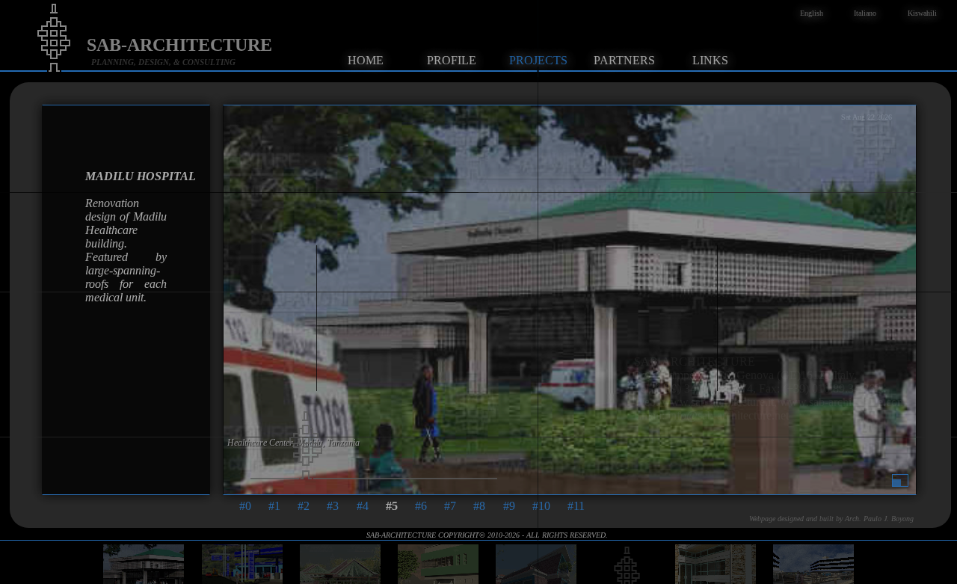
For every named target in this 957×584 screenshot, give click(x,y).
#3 (333, 506)
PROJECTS (538, 60)
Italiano (865, 13)
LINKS (710, 60)
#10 (541, 506)
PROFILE (451, 60)
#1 (274, 506)
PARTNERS (624, 60)
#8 (479, 506)
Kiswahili (922, 13)
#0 (245, 506)
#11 (576, 506)
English (811, 13)
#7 (450, 506)
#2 (304, 506)
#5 (392, 506)
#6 (421, 506)
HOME (366, 60)
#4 (363, 506)
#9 (509, 506)
